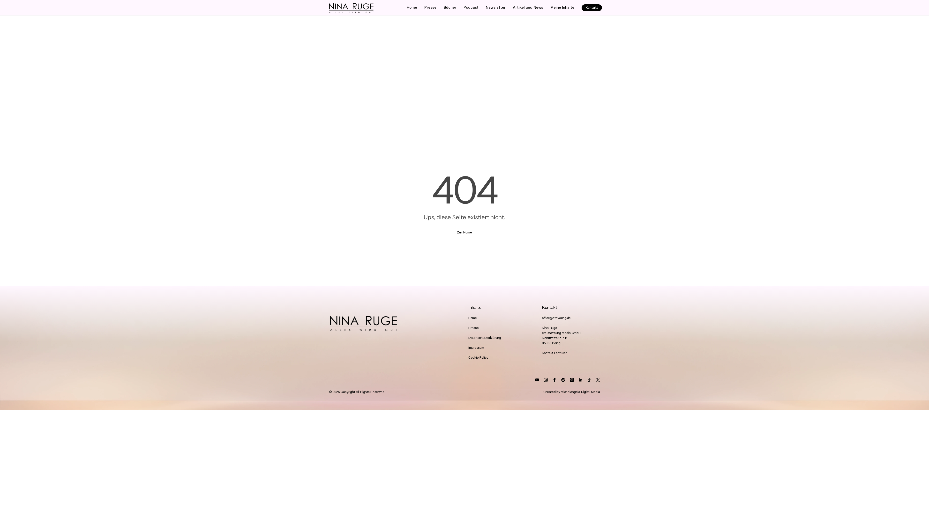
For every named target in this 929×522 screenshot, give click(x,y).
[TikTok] (589, 380)
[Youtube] (537, 380)
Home (472, 318)
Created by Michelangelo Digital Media (571, 392)
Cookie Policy (478, 358)
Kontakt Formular (554, 353)
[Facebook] (554, 380)
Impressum (476, 348)
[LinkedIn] (563, 380)
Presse (473, 328)
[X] (598, 380)
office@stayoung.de (556, 318)
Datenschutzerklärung (484, 338)
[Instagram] (546, 380)
